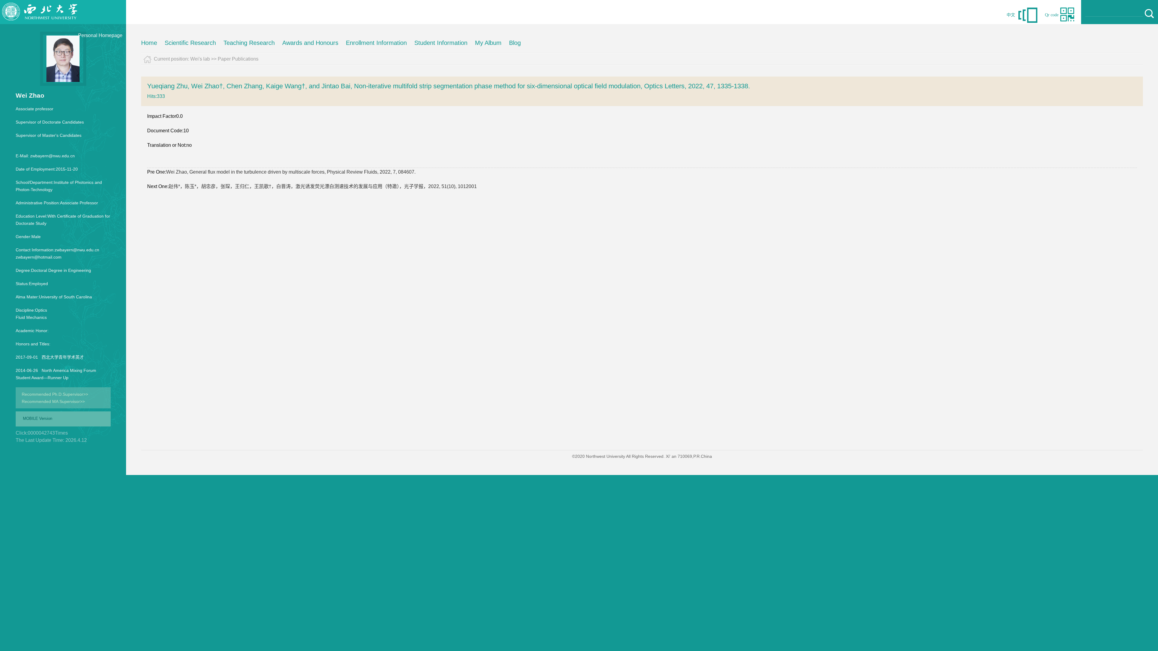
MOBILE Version (37, 418)
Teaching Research (249, 42)
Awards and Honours (310, 42)
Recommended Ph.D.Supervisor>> (55, 394)
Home (149, 42)
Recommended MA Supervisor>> (53, 401)
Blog (515, 42)
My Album (488, 42)
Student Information (440, 42)
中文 (1011, 15)
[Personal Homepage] (40, 22)
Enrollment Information (376, 42)
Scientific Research (190, 42)
